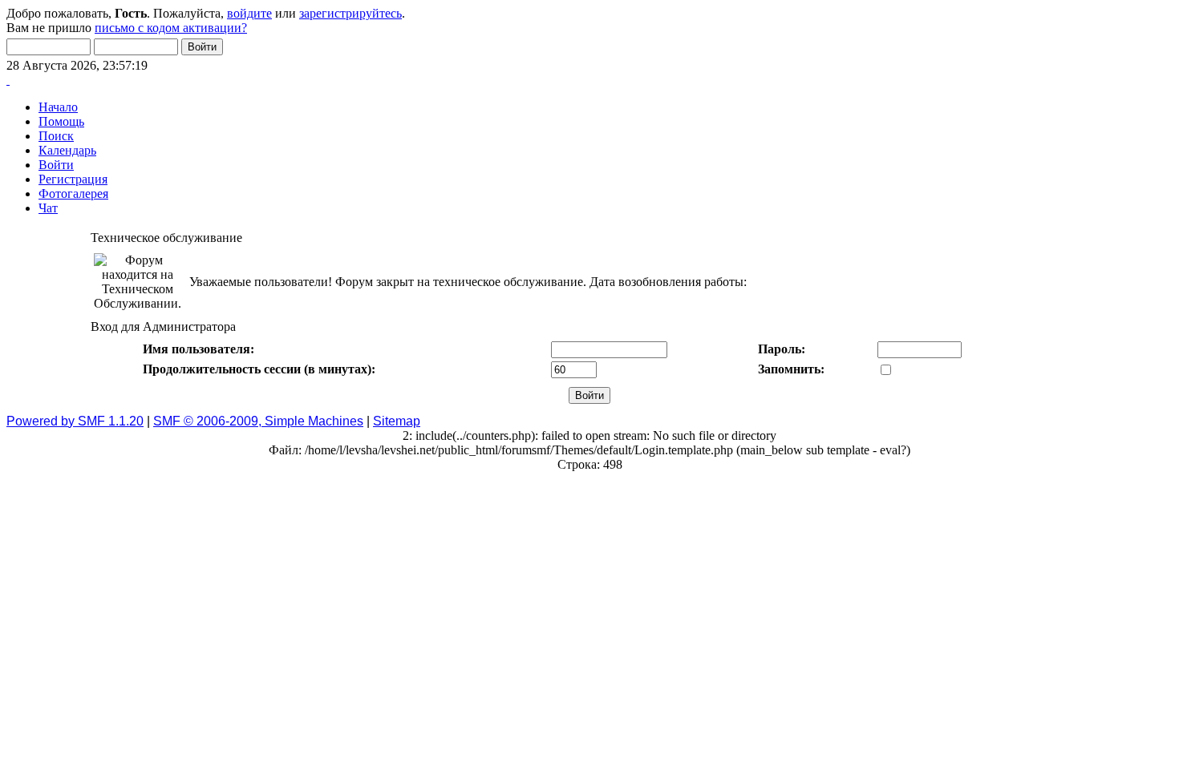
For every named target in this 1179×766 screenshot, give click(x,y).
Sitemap (396, 421)
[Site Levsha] (8, 80)
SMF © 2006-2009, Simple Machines (258, 421)
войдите (249, 13)
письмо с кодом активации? (171, 27)
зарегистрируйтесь (350, 13)
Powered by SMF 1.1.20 (75, 421)
